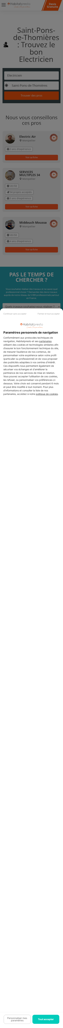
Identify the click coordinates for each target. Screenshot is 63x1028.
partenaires (45, 341)
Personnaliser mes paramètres (17, 1019)
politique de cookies (47, 394)
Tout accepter (46, 1019)
